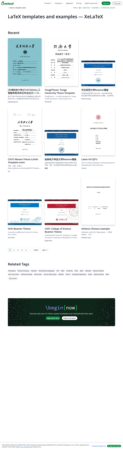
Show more (13, 278)
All (80, 8)
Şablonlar (86, 8)
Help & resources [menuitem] (91, 3)
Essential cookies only (99, 446)
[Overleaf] (7, 3)
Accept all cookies (114, 446)
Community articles (108, 8)
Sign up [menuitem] (106, 3)
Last (44, 250)
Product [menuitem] (47, 3)
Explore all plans (69, 318)
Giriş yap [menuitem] (117, 3)
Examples (95, 8)
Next (36, 250)
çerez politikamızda (26, 447)
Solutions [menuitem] (58, 3)
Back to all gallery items (17, 8)
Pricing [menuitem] (78, 3)
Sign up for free (53, 318)
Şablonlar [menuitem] (69, 3)
